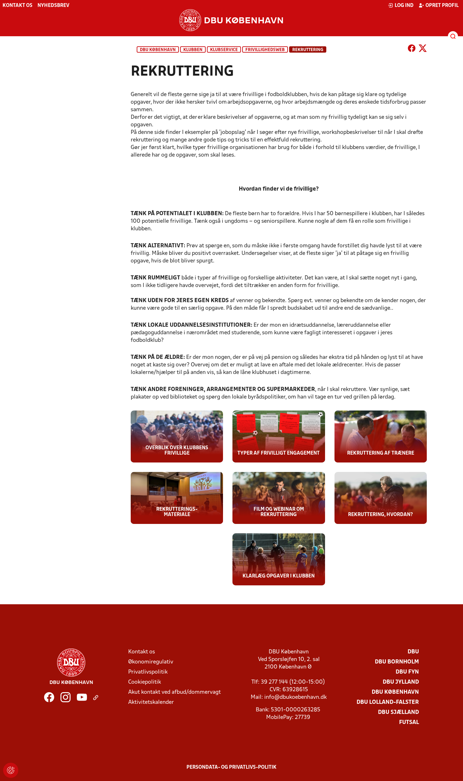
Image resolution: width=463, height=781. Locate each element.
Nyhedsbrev (53, 5)
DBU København (158, 50)
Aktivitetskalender (151, 702)
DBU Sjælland (398, 712)
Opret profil (442, 5)
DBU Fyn (407, 672)
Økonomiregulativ (150, 662)
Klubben (193, 50)
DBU (413, 652)
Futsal (409, 722)
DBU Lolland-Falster (388, 702)
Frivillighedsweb (265, 50)
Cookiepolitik (144, 682)
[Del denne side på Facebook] (411, 49)
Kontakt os (17, 5)
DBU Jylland (401, 682)
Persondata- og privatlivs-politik (231, 767)
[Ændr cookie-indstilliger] (10, 770)
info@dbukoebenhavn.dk (295, 697)
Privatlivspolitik (148, 672)
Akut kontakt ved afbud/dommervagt (174, 692)
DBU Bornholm (397, 662)
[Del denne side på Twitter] (423, 49)
